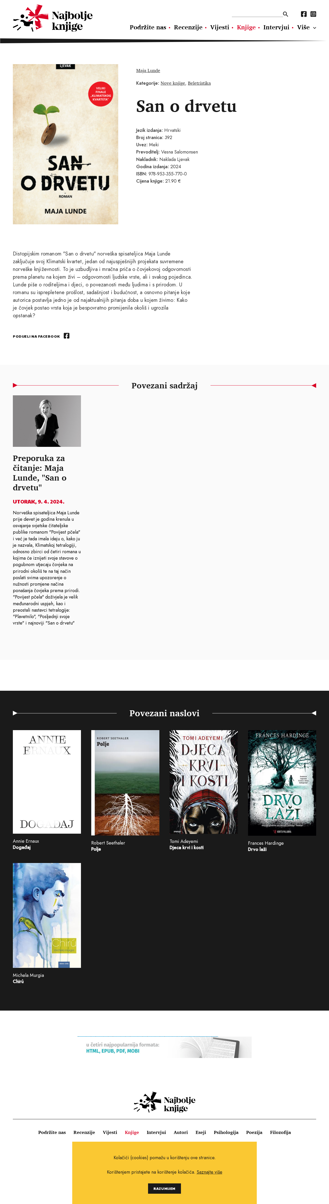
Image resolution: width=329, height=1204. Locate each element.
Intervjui (276, 27)
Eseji (201, 1132)
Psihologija (226, 1132)
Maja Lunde (148, 70)
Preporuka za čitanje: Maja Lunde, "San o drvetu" (40, 472)
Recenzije (188, 27)
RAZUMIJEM (164, 1188)
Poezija (254, 1132)
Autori (181, 1132)
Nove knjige (173, 83)
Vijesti (219, 27)
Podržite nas (148, 27)
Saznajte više (209, 1172)
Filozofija (280, 1132)
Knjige (246, 27)
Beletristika (199, 83)
